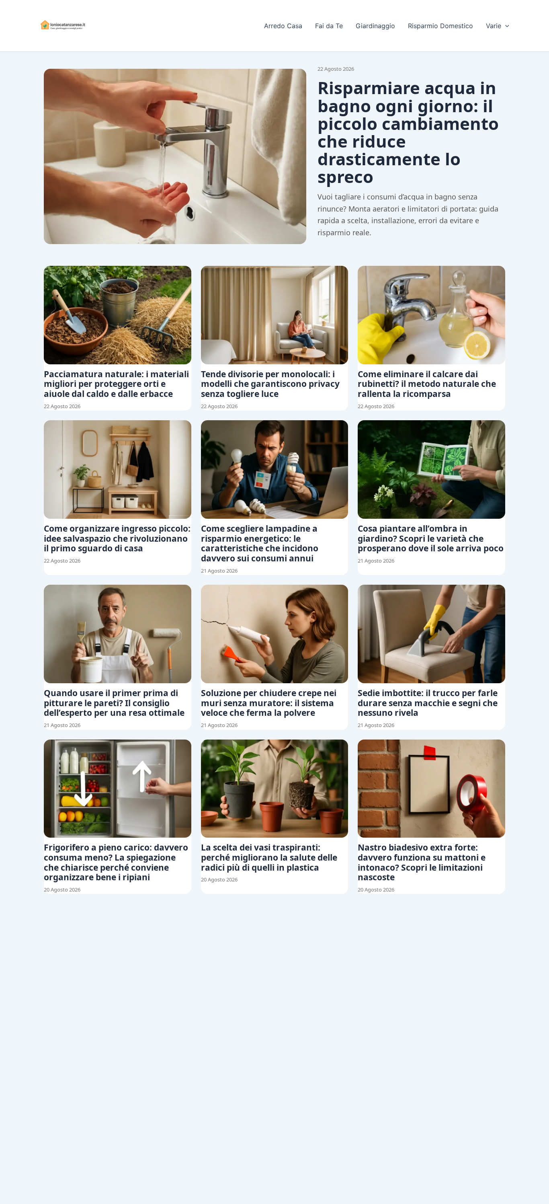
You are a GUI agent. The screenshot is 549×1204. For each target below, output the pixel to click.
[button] (505, 26)
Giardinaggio (375, 26)
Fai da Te (329, 26)
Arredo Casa (283, 26)
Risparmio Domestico (440, 26)
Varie (493, 26)
